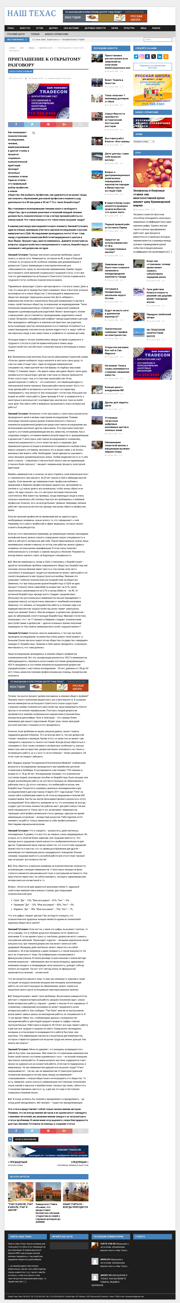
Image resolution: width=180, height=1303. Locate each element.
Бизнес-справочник (56, 34)
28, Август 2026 (112, 71)
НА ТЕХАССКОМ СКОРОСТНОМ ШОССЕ (156, 333)
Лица (143, 28)
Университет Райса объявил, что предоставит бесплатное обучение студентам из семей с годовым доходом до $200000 (48, 1213)
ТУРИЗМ (35, 34)
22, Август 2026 (112, 194)
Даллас (53, 28)
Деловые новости (95, 28)
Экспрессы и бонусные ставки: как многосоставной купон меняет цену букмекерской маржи (151, 198)
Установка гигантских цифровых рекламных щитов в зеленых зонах (117, 424)
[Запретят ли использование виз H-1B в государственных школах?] (97, 242)
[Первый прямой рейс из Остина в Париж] (97, 227)
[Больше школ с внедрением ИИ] (97, 390)
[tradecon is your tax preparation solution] (48, 1151)
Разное (156, 28)
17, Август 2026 (112, 320)
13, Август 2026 (112, 339)
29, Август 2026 (142, 209)
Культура (129, 28)
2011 (22, 48)
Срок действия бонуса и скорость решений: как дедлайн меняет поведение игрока (159, 295)
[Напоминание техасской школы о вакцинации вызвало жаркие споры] (97, 445)
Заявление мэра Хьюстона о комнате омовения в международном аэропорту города (117, 270)
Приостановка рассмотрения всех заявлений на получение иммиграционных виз (117, 61)
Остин (39, 28)
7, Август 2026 (112, 409)
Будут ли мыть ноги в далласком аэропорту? (117, 313)
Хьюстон (25, 28)
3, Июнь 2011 (17, 78)
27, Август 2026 (112, 87)
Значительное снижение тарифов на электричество (116, 331)
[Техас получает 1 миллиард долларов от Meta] (97, 98)
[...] (170, 251)
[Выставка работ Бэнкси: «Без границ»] (97, 141)
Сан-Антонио (71, 28)
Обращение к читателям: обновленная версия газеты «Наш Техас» (114, 1247)
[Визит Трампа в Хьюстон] (97, 82)
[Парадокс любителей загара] (139, 317)
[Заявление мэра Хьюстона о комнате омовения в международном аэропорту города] (97, 267)
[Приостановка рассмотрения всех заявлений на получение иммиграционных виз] (97, 58)
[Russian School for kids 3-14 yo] (152, 90)
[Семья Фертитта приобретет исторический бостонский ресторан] (97, 116)
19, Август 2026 (112, 256)
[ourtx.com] (95, 1247)
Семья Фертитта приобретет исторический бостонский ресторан (115, 120)
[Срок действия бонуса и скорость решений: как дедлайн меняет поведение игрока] (139, 292)
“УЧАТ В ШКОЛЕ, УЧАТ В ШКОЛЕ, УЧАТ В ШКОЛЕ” (20, 1207)
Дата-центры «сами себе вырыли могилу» (117, 156)
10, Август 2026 (112, 394)
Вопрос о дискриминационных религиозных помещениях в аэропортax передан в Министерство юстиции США (117, 181)
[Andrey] (95, 1278)
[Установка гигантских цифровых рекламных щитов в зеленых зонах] (97, 420)
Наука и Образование (25, 1139)
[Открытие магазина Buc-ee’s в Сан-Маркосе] (97, 350)
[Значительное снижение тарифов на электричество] (97, 331)
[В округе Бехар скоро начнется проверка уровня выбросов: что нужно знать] (97, 205)
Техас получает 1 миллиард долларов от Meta (117, 98)
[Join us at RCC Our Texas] (105, 16)
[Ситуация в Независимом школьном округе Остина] (97, 291)
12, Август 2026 (112, 357)
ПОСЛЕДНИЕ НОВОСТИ (105, 48)
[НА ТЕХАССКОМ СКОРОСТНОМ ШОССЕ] (139, 332)
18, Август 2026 (112, 280)
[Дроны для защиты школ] (97, 405)
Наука (114, 28)
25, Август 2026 (112, 145)
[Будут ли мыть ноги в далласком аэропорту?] (97, 313)
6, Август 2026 (112, 434)
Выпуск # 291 (38, 78)
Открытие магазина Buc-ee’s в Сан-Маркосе (116, 350)
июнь (31, 48)
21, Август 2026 (112, 216)
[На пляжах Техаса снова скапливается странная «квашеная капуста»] (97, 368)
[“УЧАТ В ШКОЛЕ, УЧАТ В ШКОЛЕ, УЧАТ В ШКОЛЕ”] (20, 1191)
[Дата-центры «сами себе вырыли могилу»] (97, 156)
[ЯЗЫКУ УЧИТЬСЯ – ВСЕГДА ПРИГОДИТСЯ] (75, 1191)
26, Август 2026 (112, 130)
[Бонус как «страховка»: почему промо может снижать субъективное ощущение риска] (139, 263)
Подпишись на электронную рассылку (153, 67)
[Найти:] (158, 39)
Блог (138, 152)
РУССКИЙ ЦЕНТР (16, 34)
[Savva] (95, 1263)
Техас (10, 28)
